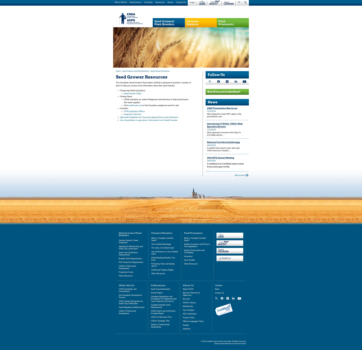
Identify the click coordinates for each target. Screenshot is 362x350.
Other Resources (126, 276)
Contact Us (219, 293)
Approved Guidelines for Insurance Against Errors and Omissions (149, 117)
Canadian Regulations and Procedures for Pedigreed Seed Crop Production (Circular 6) (163, 299)
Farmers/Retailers (193, 23)
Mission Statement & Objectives (191, 294)
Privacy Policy (189, 318)
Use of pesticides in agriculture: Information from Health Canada (148, 120)
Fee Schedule (188, 310)
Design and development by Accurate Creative (230, 343)
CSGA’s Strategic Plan (160, 321)
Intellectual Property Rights (162, 270)
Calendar (218, 285)
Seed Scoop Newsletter (160, 289)
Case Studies (189, 260)
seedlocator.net (135, 105)
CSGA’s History (189, 303)
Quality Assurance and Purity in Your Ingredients (197, 245)
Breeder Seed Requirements (130, 259)
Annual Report (156, 293)
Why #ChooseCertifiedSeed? (224, 92)
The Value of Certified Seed (162, 248)
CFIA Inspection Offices (134, 111)
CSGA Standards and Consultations (127, 290)
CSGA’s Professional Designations (127, 267)
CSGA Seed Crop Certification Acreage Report (163, 312)
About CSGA (188, 289)
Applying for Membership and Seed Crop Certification (131, 247)
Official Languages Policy (193, 321)
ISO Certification (189, 314)
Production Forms (126, 272)
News (212, 102)
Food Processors (226, 23)
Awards (186, 325)
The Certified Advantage (161, 244)
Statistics (187, 329)
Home (118, 71)
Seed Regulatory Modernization (131, 307)
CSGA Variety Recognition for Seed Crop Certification (131, 302)
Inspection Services (132, 114)
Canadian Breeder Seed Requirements (160, 306)
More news (240, 175)
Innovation (188, 256)
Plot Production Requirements (131, 262)
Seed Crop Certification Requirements (128, 253)
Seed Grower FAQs (132, 93)
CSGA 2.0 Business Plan (161, 317)
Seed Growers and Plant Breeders (135, 71)
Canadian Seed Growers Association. (219, 341)
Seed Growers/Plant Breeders (164, 23)
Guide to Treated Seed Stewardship (160, 325)
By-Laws (186, 299)
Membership (188, 306)
